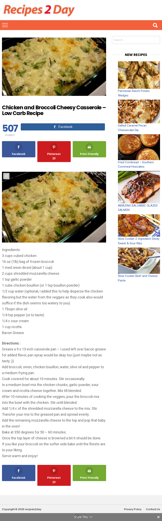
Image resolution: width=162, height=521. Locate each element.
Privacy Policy (132, 509)
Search (155, 25)
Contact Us (153, 509)
